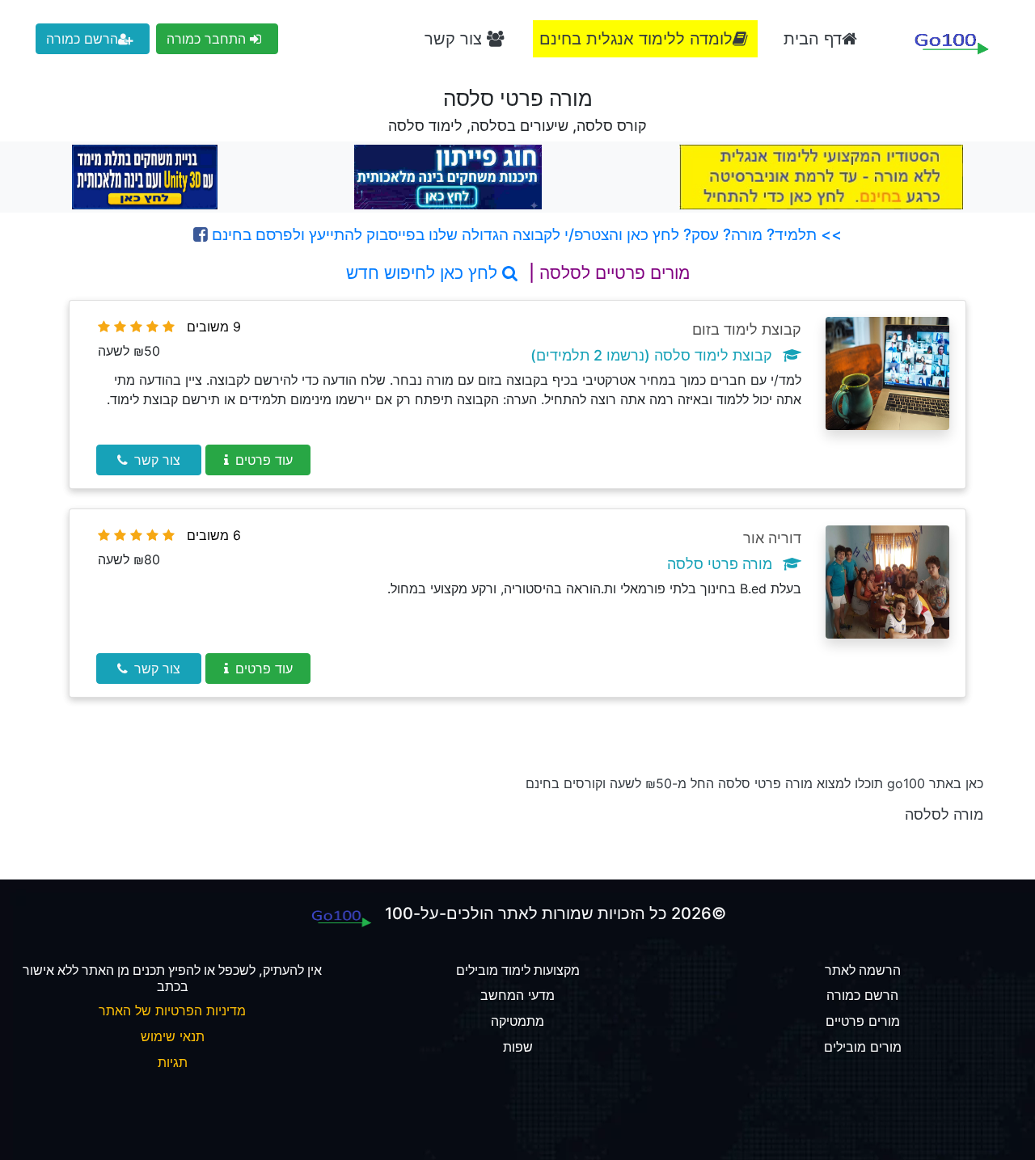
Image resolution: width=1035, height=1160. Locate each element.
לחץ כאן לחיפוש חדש (424, 273)
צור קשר (456, 39)
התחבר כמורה (208, 39)
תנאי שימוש (173, 1036)
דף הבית (813, 39)
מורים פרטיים (863, 1021)
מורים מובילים (863, 1047)
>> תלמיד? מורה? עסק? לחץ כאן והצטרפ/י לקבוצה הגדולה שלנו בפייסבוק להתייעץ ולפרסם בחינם (525, 234)
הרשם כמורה (82, 39)
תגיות (173, 1062)
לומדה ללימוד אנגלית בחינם (636, 39)
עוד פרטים (264, 460)
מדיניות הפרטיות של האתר (172, 1010)
